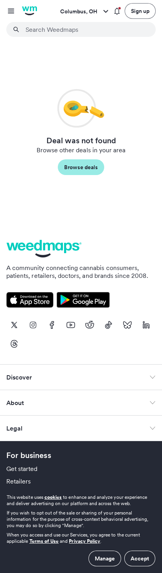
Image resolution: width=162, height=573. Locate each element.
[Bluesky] (127, 325)
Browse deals (81, 167)
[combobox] (85, 29)
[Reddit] (90, 325)
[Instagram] (33, 325)
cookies (53, 497)
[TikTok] (108, 325)
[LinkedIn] (146, 325)
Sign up (140, 11)
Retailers (18, 481)
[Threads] (14, 344)
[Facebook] (52, 325)
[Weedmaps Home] (29, 11)
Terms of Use (44, 541)
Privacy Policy (84, 541)
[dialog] (81, 530)
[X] (14, 325)
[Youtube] (71, 325)
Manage (105, 558)
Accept (140, 558)
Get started (22, 469)
